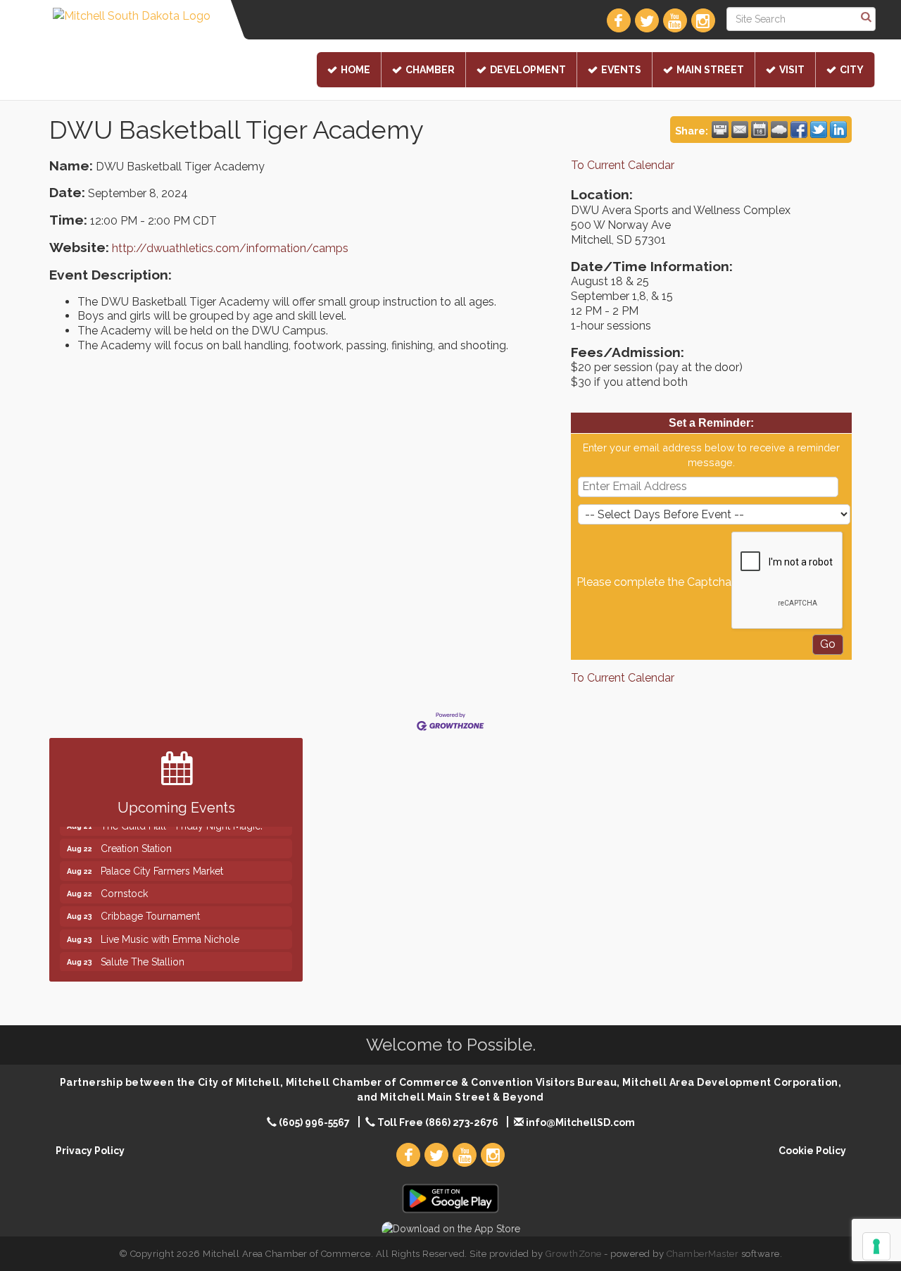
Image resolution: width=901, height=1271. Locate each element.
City (852, 69)
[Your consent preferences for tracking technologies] (876, 1246)
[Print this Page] (720, 129)
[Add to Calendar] (759, 129)
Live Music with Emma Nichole (170, 930)
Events (621, 69)
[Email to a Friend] (739, 129)
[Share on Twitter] (818, 129)
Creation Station (136, 839)
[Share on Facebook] (798, 129)
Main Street (710, 69)
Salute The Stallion (142, 952)
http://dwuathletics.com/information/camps (230, 248)
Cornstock (124, 884)
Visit (792, 69)
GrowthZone (574, 1253)
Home (355, 69)
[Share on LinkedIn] (838, 129)
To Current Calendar (622, 165)
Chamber (430, 69)
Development (528, 69)
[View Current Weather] (779, 129)
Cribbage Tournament (150, 907)
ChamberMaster (703, 1253)
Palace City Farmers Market (162, 862)
